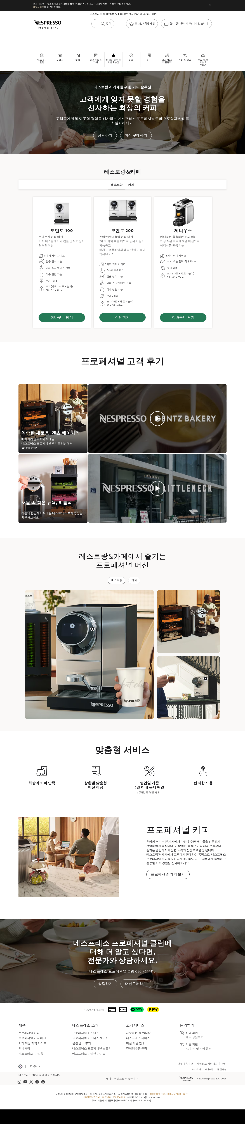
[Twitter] (31, 1081)
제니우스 (183, 230)
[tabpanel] (122, 262)
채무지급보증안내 (91, 1097)
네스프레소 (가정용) (31, 1054)
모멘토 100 (62, 230)
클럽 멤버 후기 (81, 1043)
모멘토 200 (122, 230)
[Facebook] (37, 1081)
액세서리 (24, 1048)
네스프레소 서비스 (138, 1038)
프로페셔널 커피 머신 (32, 1038)
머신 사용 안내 (135, 1043)
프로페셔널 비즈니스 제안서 (90, 1038)
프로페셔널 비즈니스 (85, 1033)
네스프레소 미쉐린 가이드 (88, 1054)
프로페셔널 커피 (28, 1033)
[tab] (116, 184)
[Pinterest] (43, 1081)
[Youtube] (25, 1081)
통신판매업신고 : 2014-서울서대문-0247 (169, 1094)
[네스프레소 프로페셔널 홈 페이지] (186, 1078)
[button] (92, 629)
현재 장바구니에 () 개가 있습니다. (189, 23)
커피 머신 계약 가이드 (32, 1043)
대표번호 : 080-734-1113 (113, 1097)
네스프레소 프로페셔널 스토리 (91, 1048)
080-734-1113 (117, 13)
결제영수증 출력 (136, 1048)
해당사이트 (38, 7)
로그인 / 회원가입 (145, 23)
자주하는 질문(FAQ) (138, 1033)
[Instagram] (19, 1081)
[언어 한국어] (35, 1066)
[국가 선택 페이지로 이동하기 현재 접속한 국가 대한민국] (20, 1066)
